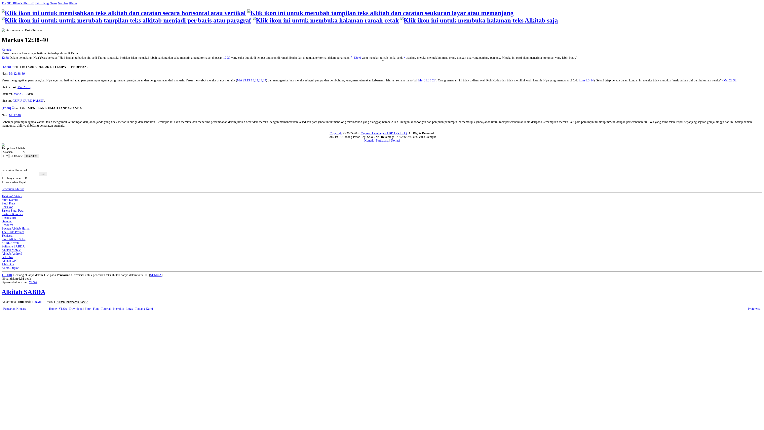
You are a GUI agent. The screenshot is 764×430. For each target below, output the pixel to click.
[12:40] (6, 108)
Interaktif (118, 308)
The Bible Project (13, 232)
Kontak (369, 140)
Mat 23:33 (729, 80)
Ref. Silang (42, 3)
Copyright (336, 133)
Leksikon (7, 207)
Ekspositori (9, 217)
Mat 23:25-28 (426, 80)
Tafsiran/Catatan (12, 196)
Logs (129, 308)
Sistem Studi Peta (12, 210)
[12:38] (6, 66)
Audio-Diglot (10, 268)
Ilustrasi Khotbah (12, 214)
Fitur (88, 308)
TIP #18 (7, 275)
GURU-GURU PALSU (28, 100)
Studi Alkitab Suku (13, 239)
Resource (7, 225)
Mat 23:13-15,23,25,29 (251, 80)
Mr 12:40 (15, 115)
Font (96, 308)
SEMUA (156, 275)
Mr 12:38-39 (17, 73)
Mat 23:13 (24, 87)
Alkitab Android (12, 253)
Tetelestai (7, 235)
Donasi (395, 140)
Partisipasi (382, 140)
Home (53, 308)
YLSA (33, 282)
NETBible (13, 3)
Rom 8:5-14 (586, 80)
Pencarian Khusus (13, 189)
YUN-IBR (27, 3)
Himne (73, 3)
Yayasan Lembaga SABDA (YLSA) (384, 133)
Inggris (37, 301)
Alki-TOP (8, 264)
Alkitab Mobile (11, 250)
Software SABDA (13, 246)
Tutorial (106, 308)
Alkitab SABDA (23, 291)
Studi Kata (8, 203)
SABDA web (10, 242)
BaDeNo (7, 257)
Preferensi (754, 308)
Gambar (63, 3)
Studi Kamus (10, 199)
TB (4, 3)
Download (76, 308)
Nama (53, 3)
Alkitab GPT (10, 260)
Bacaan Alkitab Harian (16, 228)
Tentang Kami (144, 308)
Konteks (7, 49)
